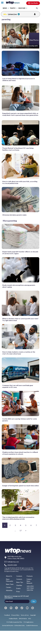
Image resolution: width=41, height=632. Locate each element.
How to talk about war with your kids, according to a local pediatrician (19, 182)
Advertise (9, 590)
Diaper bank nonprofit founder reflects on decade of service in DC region (20, 252)
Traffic (13, 8)
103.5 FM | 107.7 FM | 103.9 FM (30, 588)
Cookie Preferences (32, 625)
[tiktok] (22, 608)
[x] (16, 608)
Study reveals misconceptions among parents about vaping (18, 286)
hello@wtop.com (13, 562)
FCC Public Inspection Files (14, 622)
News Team (9, 584)
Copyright (33, 615)
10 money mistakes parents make (14, 215)
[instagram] (11, 608)
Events (18, 588)
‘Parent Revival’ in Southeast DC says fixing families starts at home (17, 149)
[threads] (32, 608)
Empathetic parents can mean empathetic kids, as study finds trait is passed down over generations (20, 114)
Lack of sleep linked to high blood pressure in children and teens (18, 79)
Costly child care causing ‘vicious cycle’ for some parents (19, 420)
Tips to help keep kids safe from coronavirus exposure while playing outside (18, 518)
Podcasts (30, 576)
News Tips (19, 582)
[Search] (37, 8)
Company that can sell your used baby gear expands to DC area (17, 386)
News (5, 8)
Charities (19, 585)
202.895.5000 (12, 565)
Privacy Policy (15, 615)
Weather (21, 8)
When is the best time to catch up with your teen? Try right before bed (20, 319)
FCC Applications (28, 622)
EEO (29, 618)
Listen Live (12, 14)
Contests (19, 576)
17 (21, 530)
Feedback (7, 615)
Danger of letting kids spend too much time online (20, 486)
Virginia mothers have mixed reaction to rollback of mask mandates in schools (20, 453)
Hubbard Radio (13, 618)
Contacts (19, 579)
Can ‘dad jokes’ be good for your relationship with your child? (20, 47)
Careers (8, 587)
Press (18, 591)
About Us (9, 576)
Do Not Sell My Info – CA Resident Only (13, 625)
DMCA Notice (23, 618)
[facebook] (5, 608)
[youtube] (27, 608)
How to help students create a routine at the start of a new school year (18, 353)
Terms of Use (25, 615)
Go (34, 601)
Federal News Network (29, 581)
